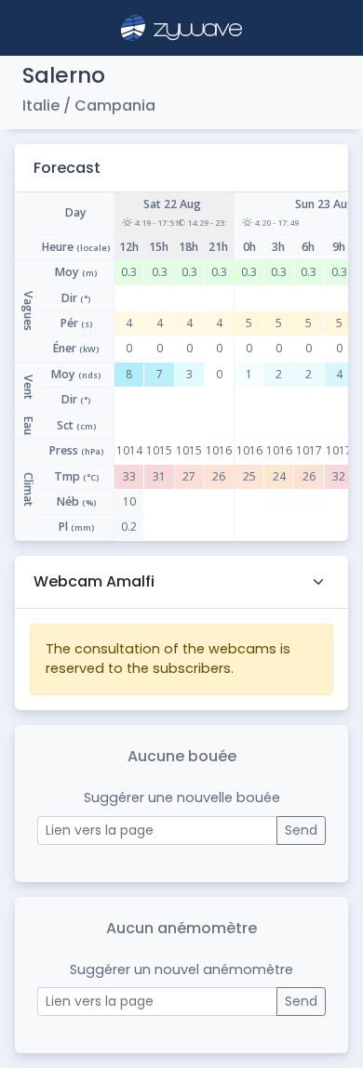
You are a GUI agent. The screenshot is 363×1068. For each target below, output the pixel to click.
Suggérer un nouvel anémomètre (181, 969)
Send (301, 830)
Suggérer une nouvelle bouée (182, 797)
